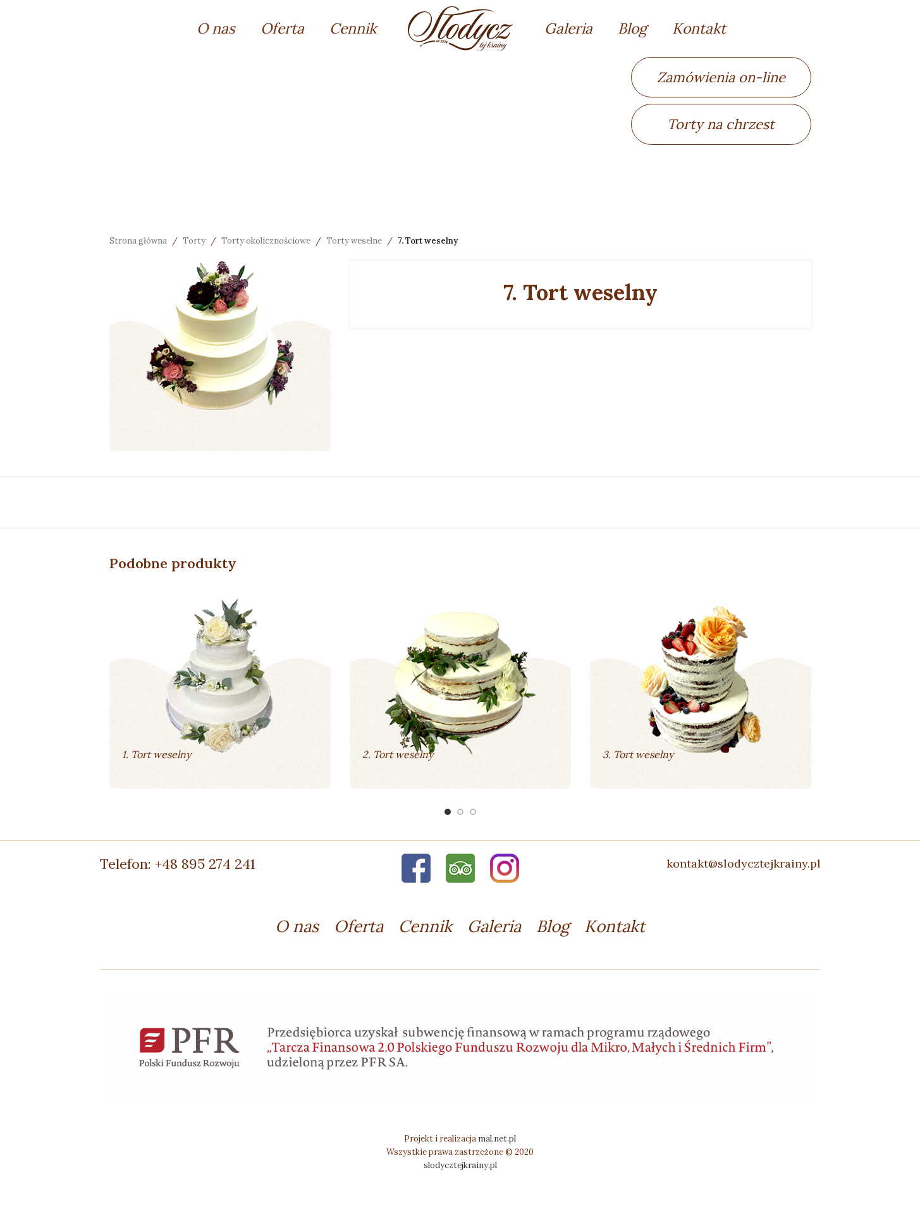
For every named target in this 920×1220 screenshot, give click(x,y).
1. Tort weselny (156, 754)
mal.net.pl (497, 1138)
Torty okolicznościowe (265, 240)
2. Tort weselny (397, 754)
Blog (552, 926)
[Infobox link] (220, 864)
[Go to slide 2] (460, 812)
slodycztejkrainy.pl (460, 1165)
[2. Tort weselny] (460, 687)
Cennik (425, 926)
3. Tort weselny (638, 754)
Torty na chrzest (721, 124)
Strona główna (138, 240)
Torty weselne (354, 240)
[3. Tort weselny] (700, 687)
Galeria (494, 926)
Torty (194, 240)
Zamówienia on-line (721, 77)
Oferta (358, 926)
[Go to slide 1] (448, 812)
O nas (297, 926)
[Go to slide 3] (473, 812)
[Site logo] (460, 27)
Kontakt (614, 926)
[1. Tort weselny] (220, 687)
